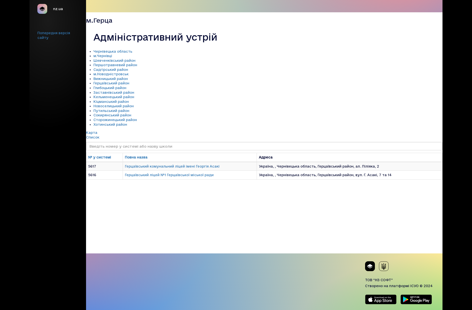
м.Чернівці (102, 56)
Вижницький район (110, 79)
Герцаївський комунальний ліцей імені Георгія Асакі (172, 166)
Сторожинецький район (115, 120)
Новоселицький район (113, 106)
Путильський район (111, 111)
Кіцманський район (111, 102)
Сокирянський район (112, 115)
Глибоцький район (109, 88)
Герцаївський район (111, 83)
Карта (91, 133)
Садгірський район (110, 70)
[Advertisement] (264, 219)
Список (92, 137)
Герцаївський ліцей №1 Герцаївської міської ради (169, 175)
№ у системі (99, 157)
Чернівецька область (112, 51)
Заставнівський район (113, 92)
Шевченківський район (114, 60)
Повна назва (136, 157)
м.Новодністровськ (111, 74)
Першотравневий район (115, 65)
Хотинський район (110, 124)
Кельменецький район (113, 97)
